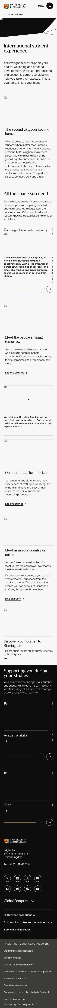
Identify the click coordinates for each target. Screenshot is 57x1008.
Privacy (7, 943)
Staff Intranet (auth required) (19, 950)
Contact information (14, 999)
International (15, 14)
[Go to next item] (49, 289)
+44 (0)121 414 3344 (19, 864)
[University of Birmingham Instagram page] (7, 878)
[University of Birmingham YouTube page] (37, 888)
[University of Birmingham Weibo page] (17, 888)
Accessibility (43, 943)
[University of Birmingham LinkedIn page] (17, 878)
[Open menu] (49, 5)
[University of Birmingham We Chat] (27, 888)
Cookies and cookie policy (17, 992)
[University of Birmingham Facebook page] (37, 878)
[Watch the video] (28, 399)
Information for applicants (38, 971)
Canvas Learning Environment (19, 964)
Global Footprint (16, 901)
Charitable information (15, 985)
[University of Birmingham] (15, 6)
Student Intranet (12, 957)
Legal (15, 943)
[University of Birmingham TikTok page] (7, 888)
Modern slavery (27, 943)
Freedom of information (15, 978)
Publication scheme (14, 971)
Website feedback (40, 992)
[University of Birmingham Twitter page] (27, 878)
